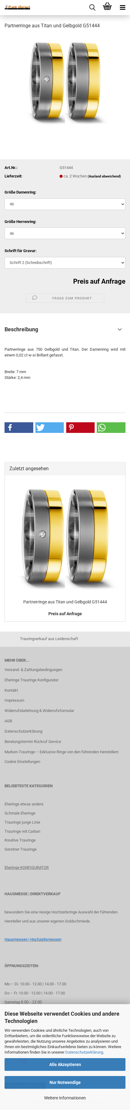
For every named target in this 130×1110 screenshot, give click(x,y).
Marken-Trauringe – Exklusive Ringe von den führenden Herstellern (62, 752)
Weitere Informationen (65, 1097)
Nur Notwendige (65, 1082)
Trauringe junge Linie (22, 822)
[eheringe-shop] (15, 7)
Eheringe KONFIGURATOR (27, 867)
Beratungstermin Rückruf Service (33, 741)
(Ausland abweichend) (104, 176)
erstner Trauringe (22, 849)
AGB (8, 721)
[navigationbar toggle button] (122, 7)
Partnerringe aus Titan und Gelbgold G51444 (65, 601)
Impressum (14, 700)
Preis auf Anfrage (99, 281)
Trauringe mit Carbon (22, 831)
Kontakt (11, 690)
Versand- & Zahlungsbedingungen (33, 669)
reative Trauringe (21, 840)
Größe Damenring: (20, 192)
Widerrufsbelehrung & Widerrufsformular (39, 710)
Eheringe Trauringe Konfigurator (31, 680)
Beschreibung (21, 329)
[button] (19, 427)
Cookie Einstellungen (22, 761)
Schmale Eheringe (20, 813)
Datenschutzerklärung (84, 1052)
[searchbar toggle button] (92, 7)
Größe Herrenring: (20, 221)
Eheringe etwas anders (24, 804)
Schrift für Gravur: (21, 250)
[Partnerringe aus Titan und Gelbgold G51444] (65, 80)
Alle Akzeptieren (65, 1064)
